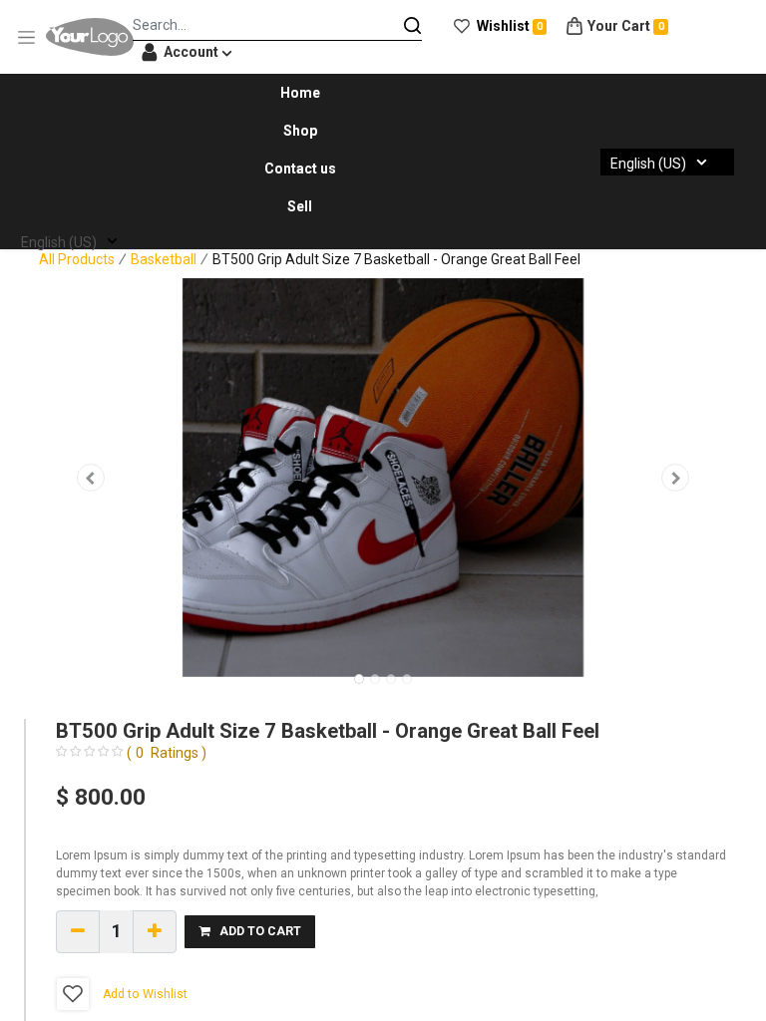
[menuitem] (300, 93)
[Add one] (155, 931)
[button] (91, 477)
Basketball (163, 259)
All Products (77, 259)
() (166, 753)
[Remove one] (78, 931)
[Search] (413, 25)
